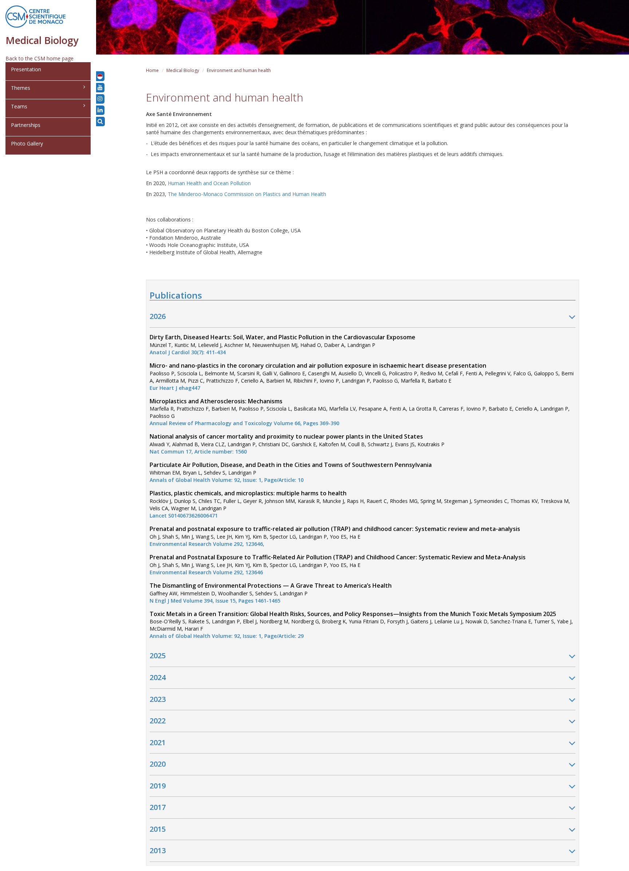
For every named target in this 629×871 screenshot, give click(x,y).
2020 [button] (158, 764)
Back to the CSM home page (39, 58)
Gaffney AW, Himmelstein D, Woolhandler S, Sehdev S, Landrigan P (271, 593)
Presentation (26, 69)
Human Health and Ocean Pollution (209, 183)
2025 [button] (158, 655)
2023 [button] (158, 699)
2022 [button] (158, 721)
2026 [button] (158, 316)
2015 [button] (158, 829)
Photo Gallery (27, 143)
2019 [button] (158, 786)
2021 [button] (158, 742)
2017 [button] (158, 807)
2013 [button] (158, 850)
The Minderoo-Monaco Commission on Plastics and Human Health (247, 194)
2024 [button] (158, 677)
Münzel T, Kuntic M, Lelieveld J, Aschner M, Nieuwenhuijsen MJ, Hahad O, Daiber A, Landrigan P (282, 345)
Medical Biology (182, 70)
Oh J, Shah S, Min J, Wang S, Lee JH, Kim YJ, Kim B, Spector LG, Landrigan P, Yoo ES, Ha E (335, 536)
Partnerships (25, 124)
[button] (100, 76)
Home (152, 70)
